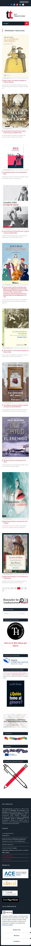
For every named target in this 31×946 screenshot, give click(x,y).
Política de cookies (7, 924)
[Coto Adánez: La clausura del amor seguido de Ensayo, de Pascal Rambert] (15, 382)
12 (12, 588)
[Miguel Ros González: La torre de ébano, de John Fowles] (15, 553)
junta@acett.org (6, 859)
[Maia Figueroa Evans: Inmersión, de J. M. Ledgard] (15, 495)
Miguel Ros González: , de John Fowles (15, 577)
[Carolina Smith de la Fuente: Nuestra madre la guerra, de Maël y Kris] (15, 111)
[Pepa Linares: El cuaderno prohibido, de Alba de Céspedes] (15, 56)
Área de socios (24, 2)
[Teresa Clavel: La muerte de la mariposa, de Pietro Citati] (15, 328)
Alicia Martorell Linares (18, 674)
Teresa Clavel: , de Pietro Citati (15, 351)
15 (22, 588)
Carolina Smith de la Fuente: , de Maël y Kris (14, 131)
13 (15, 588)
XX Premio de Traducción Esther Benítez (15, 673)
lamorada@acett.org (7, 856)
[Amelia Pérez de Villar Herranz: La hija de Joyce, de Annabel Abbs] (15, 206)
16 (25, 588)
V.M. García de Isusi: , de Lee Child (14, 461)
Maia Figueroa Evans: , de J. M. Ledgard (15, 522)
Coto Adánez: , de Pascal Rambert (15, 405)
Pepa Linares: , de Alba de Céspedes (14, 81)
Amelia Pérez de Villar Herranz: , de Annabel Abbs (16, 232)
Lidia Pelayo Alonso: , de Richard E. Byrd (15, 173)
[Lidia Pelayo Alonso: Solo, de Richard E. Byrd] (15, 156)
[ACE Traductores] (15, 14)
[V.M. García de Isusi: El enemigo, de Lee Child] (15, 437)
